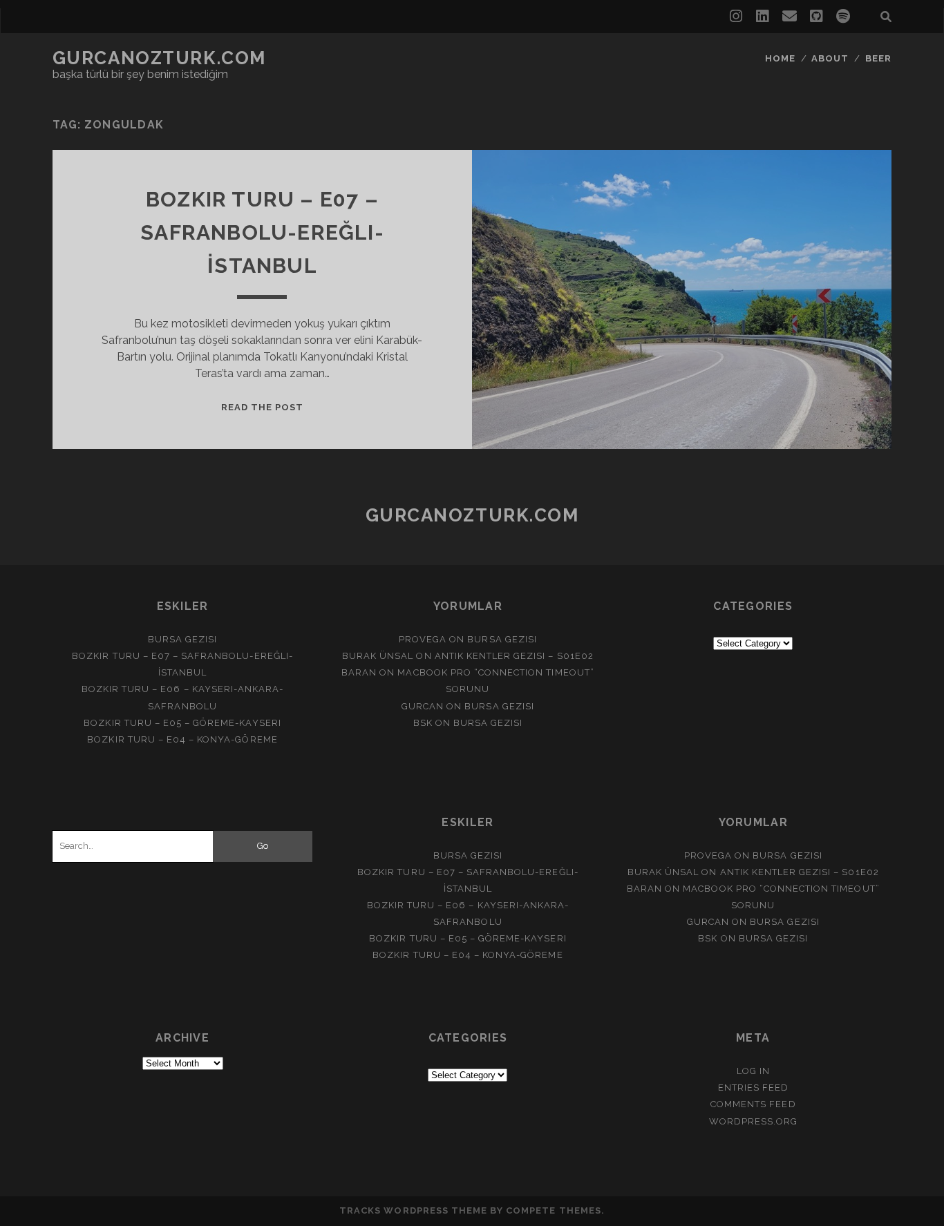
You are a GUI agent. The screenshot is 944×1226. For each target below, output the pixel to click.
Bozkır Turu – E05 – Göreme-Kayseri (182, 723)
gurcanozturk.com (159, 58)
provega (422, 639)
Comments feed (753, 1104)
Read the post (262, 407)
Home (780, 58)
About (830, 58)
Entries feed (753, 1087)
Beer (878, 58)
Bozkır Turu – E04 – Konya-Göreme (182, 739)
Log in (753, 1071)
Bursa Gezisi (183, 639)
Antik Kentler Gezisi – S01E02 (514, 656)
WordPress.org (753, 1121)
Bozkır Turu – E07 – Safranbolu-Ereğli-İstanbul (262, 232)
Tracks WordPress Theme (413, 1210)
